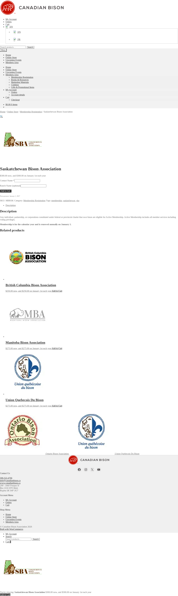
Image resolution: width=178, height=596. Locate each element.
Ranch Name (10, 186)
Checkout (15, 100)
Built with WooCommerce (11, 529)
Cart (7, 24)
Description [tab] (11, 205)
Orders (9, 22)
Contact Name (7, 180)
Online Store (11, 57)
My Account (11, 19)
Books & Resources (20, 80)
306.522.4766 (6, 478)
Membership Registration (22, 77)
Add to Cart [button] (57, 291)
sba (77, 200)
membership (56, 200)
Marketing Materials (20, 82)
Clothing (15, 85)
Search (30, 47)
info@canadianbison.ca (10, 480)
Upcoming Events (13, 60)
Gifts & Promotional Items (22, 87)
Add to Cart (5, 191)
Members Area (12, 62)
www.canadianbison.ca (10, 483)
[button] (1, 116)
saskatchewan (69, 200)
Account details (18, 95)
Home (8, 55)
